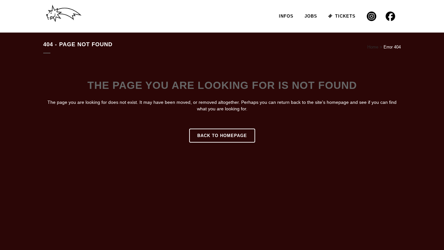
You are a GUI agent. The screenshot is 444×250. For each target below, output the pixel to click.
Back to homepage (222, 135)
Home (372, 47)
